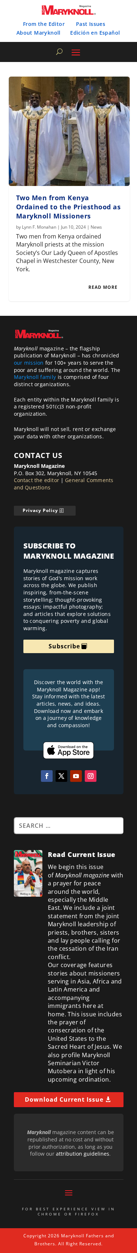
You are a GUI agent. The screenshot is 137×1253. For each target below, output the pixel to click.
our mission (29, 362)
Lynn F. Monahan (39, 227)
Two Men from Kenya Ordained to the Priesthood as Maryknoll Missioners (68, 206)
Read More (103, 287)
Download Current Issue (64, 1099)
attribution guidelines (82, 1153)
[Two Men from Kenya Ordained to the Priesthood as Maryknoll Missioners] (69, 131)
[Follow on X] (61, 776)
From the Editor (44, 23)
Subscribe (64, 646)
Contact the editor (37, 480)
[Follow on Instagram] (90, 776)
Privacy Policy (40, 510)
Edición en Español (95, 32)
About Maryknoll (38, 32)
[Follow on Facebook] (47, 776)
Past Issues (90, 23)
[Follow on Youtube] (76, 776)
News (96, 227)
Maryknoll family (35, 376)
